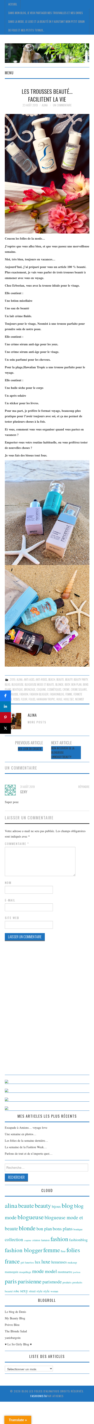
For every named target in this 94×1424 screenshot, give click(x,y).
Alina (45, 105)
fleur (24, 699)
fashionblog (57, 694)
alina (20, 679)
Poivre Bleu (12, 1325)
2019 (12, 679)
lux (37, 1262)
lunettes (29, 1262)
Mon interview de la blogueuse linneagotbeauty (62, 752)
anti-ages (29, 679)
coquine (41, 689)
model (51, 1271)
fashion (23, 694)
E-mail (10, 900)
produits (67, 1282)
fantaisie (45, 1240)
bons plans (63, 1229)
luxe (45, 1261)
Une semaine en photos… (20, 1134)
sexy (24, 1291)
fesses (16, 699)
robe (16, 1291)
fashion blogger (39, 694)
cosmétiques (54, 689)
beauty (68, 679)
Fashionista (38, 1396)
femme (68, 694)
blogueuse (17, 684)
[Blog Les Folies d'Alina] (47, 52)
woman (54, 1291)
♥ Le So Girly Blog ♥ (18, 1344)
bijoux (56, 1206)
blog (7, 684)
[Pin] (5, 717)
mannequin (11, 1272)
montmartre (65, 1272)
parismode (52, 1282)
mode (38, 1271)
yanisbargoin (13, 1338)
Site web (12, 918)
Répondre (83, 787)
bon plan (76, 684)
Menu (9, 72)
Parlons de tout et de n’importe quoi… (28, 1153)
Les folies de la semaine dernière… (26, 1140)
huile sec (69, 699)
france (12, 1261)
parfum (76, 1272)
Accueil (12, 4)
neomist (79, 699)
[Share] (5, 695)
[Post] (5, 728)
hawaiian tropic (46, 699)
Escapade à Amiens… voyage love (26, 1127)
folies (32, 699)
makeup (72, 1262)
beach (51, 679)
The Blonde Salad (16, 1331)
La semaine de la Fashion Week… (26, 1147)
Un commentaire (62, 105)
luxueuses (59, 1262)
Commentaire (17, 843)
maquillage (25, 1272)
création (36, 1240)
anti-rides (41, 679)
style (46, 1291)
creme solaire (79, 689)
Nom (8, 882)
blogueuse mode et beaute (39, 684)
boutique (17, 689)
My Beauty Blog (15, 1318)
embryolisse (11, 694)
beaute (60, 679)
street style (35, 1291)
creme (66, 689)
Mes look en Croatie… (30, 749)
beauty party (81, 679)
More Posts (37, 722)
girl (22, 1262)
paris (11, 1281)
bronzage (29, 689)
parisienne (30, 1281)
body (67, 684)
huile (59, 699)
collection (14, 1239)
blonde (59, 684)
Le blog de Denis (15, 1312)
